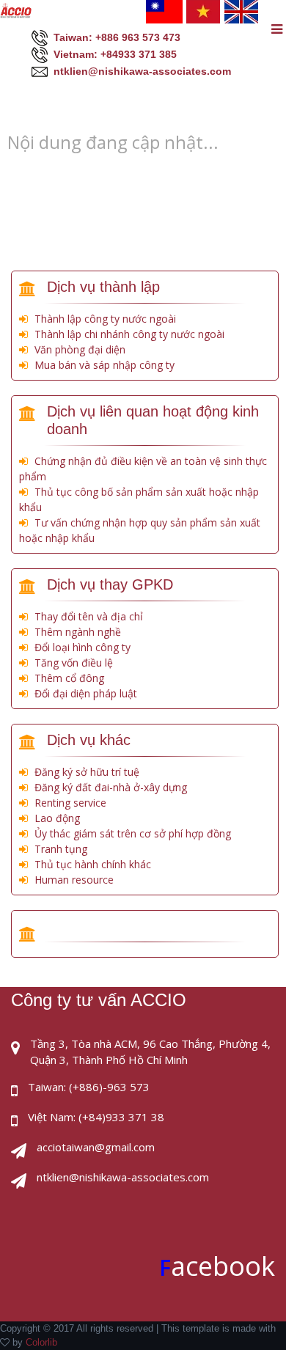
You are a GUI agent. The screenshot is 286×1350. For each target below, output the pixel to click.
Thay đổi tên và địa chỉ (88, 616)
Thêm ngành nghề (77, 632)
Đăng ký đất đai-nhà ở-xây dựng (110, 787)
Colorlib (41, 1342)
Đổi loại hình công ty (82, 647)
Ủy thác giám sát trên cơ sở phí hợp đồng (132, 833)
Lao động (57, 818)
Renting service (70, 803)
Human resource (74, 880)
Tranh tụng (60, 849)
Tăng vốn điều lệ (73, 663)
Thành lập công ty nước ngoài (105, 319)
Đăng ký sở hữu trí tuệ (86, 772)
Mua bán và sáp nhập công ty (104, 365)
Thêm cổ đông (69, 678)
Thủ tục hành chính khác (92, 864)
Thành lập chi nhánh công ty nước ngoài (129, 334)
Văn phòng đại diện (79, 349)
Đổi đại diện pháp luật (85, 693)
